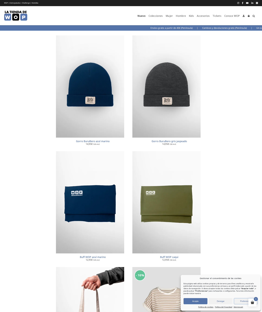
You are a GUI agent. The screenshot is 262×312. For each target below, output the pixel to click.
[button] (254, 16)
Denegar (220, 301)
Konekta (35, 3)
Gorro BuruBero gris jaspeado (169, 141)
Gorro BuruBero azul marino (93, 141)
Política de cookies (206, 307)
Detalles (103, 87)
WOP (6, 3)
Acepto (195, 301)
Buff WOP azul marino (93, 257)
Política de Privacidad (223, 307)
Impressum (238, 307)
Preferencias (245, 301)
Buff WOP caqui (169, 257)
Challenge (26, 3)
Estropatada (15, 3)
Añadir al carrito (82, 87)
